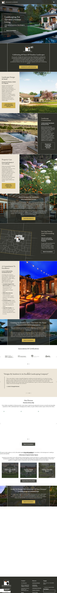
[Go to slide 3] (29, 393)
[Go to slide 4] (30, 393)
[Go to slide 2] (29, 363)
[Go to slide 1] (27, 363)
